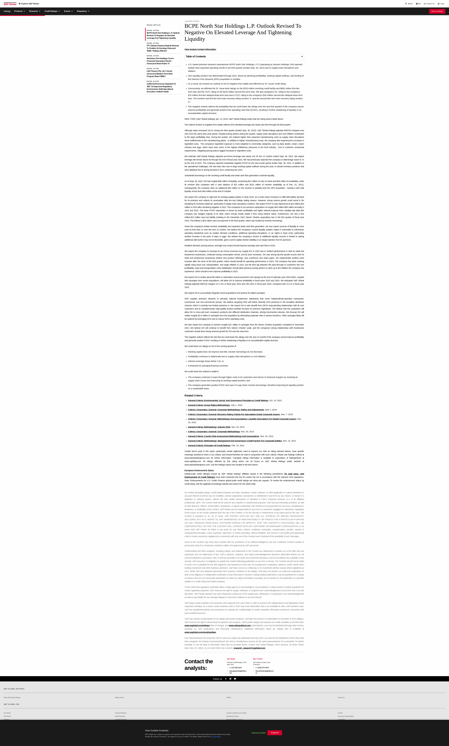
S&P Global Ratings (14, 689)
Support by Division (232, 716)
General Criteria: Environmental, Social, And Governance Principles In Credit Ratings (228, 400)
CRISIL (228, 697)
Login (442, 4)
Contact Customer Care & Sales (236, 713)
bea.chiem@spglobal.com (265, 672)
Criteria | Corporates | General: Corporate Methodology (214, 431)
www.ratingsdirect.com (240, 625)
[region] (224, 733)
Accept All (275, 733)
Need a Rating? (437, 11)
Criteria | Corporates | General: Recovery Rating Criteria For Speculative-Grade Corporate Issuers (234, 414)
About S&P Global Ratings (12, 697)
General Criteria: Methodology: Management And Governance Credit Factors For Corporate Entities (235, 441)
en (419, 4)
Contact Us (430, 4)
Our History (7, 716)
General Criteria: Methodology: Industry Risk (209, 427)
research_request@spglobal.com (249, 648)
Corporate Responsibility (345, 716)
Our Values (7, 713)
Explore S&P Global (30, 4)
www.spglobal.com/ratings (197, 625)
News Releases (120, 716)
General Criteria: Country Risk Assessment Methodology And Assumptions (223, 436)
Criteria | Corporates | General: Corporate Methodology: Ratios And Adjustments (226, 410)
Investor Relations (121, 713)
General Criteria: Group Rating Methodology (209, 405)
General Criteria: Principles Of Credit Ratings (209, 445)
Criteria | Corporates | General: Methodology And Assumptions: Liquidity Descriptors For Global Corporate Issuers (242, 419)
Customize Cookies (259, 733)
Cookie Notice (216, 736)
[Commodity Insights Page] (226, 678)
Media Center (119, 697)
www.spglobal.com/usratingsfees (200, 632)
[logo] (10, 3)
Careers (340, 713)
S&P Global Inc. (12, 704)
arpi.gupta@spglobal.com (237, 672)
